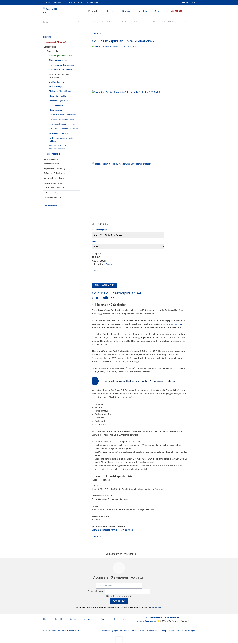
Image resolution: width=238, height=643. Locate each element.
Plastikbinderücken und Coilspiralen (149, 22)
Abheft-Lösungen (56, 87)
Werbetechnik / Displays (54, 178)
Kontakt (87, 619)
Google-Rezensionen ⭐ (148, 621)
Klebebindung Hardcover (59, 101)
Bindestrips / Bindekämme (60, 91)
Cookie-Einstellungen (186, 631)
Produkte (102, 22)
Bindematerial (127, 22)
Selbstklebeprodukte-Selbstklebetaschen (58, 147)
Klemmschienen (55, 110)
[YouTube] (192, 619)
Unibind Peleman (56, 105)
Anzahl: (95, 271)
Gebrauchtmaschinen (53, 198)
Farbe (96, 241)
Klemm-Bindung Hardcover (60, 96)
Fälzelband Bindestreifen (59, 134)
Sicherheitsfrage (96, 591)
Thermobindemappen (58, 60)
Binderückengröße (100, 230)
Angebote (127, 619)
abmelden (157, 608)
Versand (109, 264)
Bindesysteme (114, 22)
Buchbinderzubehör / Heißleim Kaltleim (62, 139)
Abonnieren (119, 601)
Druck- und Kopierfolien (54, 188)
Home (45, 619)
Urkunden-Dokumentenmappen (62, 115)
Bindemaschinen (53, 154)
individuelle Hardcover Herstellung (63, 129)
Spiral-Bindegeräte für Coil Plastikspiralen (112, 530)
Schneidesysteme (51, 164)
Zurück (97, 34)
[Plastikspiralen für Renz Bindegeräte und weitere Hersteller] (121, 191)
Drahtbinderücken (56, 82)
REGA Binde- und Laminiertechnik (83, 22)
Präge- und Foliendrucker (54, 173)
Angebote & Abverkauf (56, 42)
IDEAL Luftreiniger (52, 193)
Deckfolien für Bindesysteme (61, 70)
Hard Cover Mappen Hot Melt (62, 124)
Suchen (192, 11)
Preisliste (100, 619)
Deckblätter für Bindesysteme (61, 65)
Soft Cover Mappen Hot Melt (61, 119)
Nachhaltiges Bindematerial (60, 56)
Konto (113, 619)
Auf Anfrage (176, 324)
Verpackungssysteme (53, 183)
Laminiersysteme (51, 159)
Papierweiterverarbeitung (54, 169)
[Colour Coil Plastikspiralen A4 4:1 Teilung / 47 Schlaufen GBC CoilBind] (127, 125)
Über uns (73, 619)
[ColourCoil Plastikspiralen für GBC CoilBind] (114, 67)
